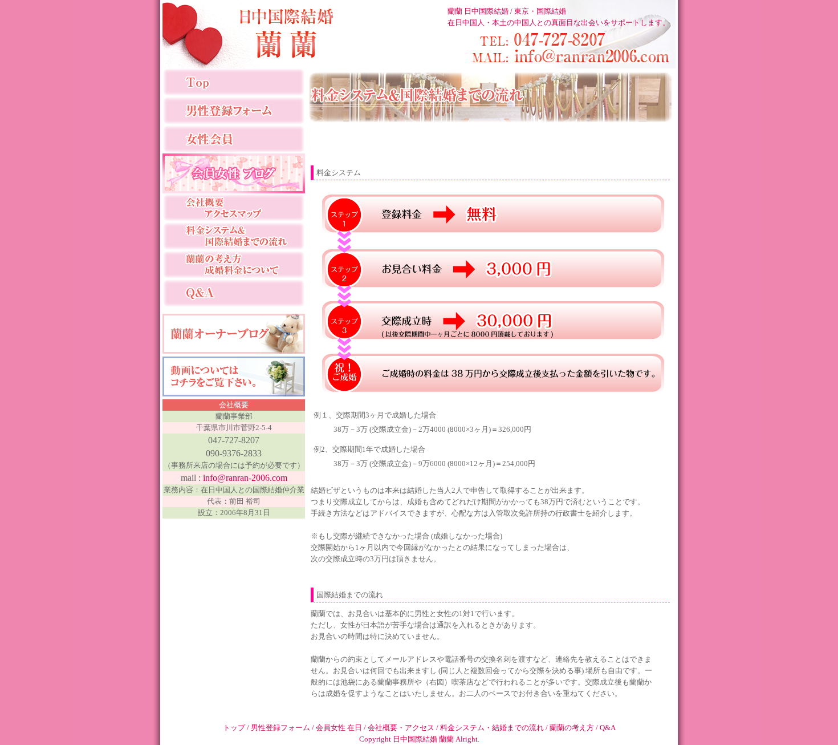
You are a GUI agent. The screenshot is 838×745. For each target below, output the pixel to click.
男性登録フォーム (281, 727)
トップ (235, 727)
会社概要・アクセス (402, 727)
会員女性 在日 (340, 727)
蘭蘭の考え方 (573, 727)
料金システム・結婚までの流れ (493, 727)
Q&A (608, 727)
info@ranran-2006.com (245, 478)
